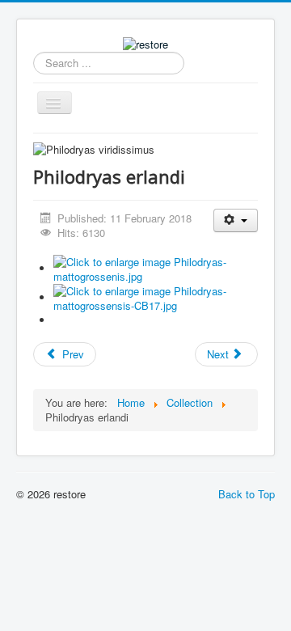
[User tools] (235, 220)
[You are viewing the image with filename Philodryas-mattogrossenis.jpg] (155, 268)
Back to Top (246, 494)
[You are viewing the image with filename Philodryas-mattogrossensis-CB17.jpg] (155, 297)
